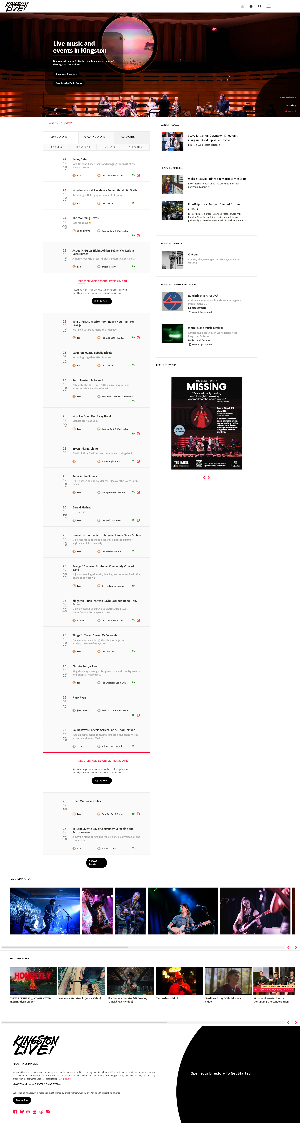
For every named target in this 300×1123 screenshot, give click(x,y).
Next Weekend (136, 147)
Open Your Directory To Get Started (221, 1073)
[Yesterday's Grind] (179, 981)
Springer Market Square (113, 492)
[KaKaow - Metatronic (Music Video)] (81, 981)
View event (289, 111)
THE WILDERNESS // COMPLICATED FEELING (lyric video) (30, 1000)
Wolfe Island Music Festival (205, 328)
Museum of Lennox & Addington (117, 397)
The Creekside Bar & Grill (114, 683)
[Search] (258, 6)
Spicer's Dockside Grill (112, 746)
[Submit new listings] (249, 6)
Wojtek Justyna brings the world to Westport (217, 179)
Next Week (110, 147)
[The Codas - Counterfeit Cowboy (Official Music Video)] (130, 981)
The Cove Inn (108, 203)
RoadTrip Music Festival (203, 295)
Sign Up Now (100, 301)
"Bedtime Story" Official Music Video (223, 1000)
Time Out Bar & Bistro (112, 814)
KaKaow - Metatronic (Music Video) (80, 998)
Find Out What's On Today (69, 83)
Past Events (127, 137)
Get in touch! (65, 1079)
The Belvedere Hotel (112, 551)
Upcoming (56, 147)
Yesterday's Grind (167, 998)
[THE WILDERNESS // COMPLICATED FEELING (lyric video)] (33, 981)
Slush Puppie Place (111, 461)
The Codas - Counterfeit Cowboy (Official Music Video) (127, 1000)
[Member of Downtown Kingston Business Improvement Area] (139, 175)
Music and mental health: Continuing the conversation (271, 1000)
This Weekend (83, 147)
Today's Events (58, 137)
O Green (193, 254)
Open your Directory (66, 74)
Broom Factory (109, 267)
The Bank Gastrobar (111, 520)
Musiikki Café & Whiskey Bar (115, 231)
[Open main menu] (267, 6)
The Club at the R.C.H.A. (113, 175)
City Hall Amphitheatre (113, 586)
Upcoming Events (94, 137)
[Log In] (241, 6)
